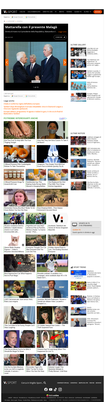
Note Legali (14, 400)
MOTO (61, 11)
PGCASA (43, 397)
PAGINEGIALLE (23, 397)
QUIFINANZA (78, 397)
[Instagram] (60, 391)
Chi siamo (7, 400)
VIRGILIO (15, 397)
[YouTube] (50, 391)
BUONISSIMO (86, 397)
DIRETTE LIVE (47, 11)
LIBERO (10, 397)
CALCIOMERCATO (34, 11)
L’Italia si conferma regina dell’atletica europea (22, 104)
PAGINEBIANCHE (51, 397)
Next (65, 62)
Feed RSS (91, 383)
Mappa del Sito (83, 383)
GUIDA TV (78, 11)
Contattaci (73, 383)
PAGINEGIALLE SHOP (34, 397)
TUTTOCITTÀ (60, 397)
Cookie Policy (26, 400)
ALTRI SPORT (11, 21)
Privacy (20, 400)
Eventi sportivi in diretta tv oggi (84, 232)
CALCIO (22, 11)
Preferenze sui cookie (37, 400)
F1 (56, 11)
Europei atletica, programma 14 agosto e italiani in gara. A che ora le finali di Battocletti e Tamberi (33, 112)
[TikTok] (55, 391)
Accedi (97, 12)
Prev (7, 62)
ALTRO (86, 11)
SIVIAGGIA (71, 397)
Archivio (98, 383)
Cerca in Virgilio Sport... (32, 382)
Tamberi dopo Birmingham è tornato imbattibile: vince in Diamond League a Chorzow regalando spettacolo (33, 108)
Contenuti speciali (63, 383)
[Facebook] (46, 391)
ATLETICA (19, 21)
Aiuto (45, 400)
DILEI (66, 397)
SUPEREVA (94, 397)
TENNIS (69, 11)
